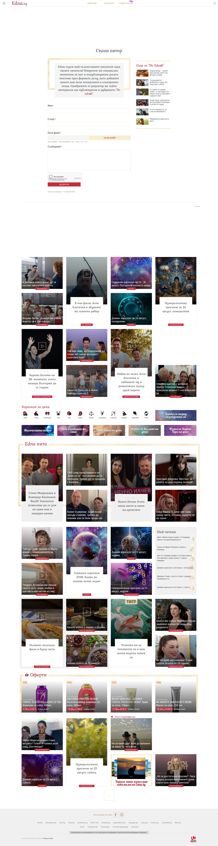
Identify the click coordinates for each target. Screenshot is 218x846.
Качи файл (54, 132)
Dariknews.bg (82, 823)
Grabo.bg (144, 823)
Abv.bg (39, 823)
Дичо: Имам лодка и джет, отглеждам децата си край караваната (173, 538)
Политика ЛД (93, 827)
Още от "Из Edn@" (150, 65)
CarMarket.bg (167, 823)
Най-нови (92, 3)
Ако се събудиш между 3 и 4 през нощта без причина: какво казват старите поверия (174, 558)
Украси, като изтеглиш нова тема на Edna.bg (131, 783)
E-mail (51, 119)
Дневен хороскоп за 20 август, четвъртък (175, 567)
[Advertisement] (109, 229)
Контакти (134, 827)
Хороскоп (109, 3)
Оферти (38, 675)
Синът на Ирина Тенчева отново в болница (171, 548)
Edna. (19, 3)
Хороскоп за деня (36, 407)
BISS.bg (178, 823)
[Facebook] (115, 814)
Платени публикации (120, 827)
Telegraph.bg (133, 823)
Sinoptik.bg (106, 823)
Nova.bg (71, 823)
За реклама (105, 827)
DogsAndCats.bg (119, 823)
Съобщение (54, 146)
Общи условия (48, 838)
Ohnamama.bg (50, 823)
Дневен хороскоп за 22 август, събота (173, 587)
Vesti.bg (62, 823)
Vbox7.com (94, 823)
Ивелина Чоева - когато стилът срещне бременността (173, 577)
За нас (82, 827)
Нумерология (126, 3)
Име (50, 105)
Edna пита (36, 444)
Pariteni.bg (155, 823)
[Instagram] (121, 814)
